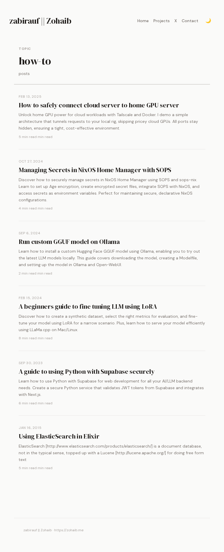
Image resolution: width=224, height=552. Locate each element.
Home (143, 20)
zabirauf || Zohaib (40, 20)
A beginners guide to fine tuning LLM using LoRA (88, 306)
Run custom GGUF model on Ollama (69, 241)
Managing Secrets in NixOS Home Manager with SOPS (95, 169)
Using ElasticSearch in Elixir (59, 436)
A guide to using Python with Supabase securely (87, 371)
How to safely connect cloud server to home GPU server (99, 105)
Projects (161, 20)
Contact (190, 20)
